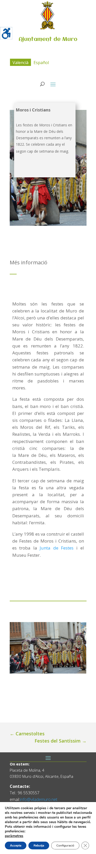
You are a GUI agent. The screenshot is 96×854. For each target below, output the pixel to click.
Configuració (65, 845)
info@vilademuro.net (38, 799)
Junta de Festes (56, 548)
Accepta (15, 845)
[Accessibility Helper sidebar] (6, 33)
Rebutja (39, 845)
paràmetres (14, 836)
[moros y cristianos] (48, 648)
